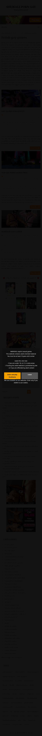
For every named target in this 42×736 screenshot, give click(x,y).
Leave (30, 375)
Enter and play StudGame (12, 376)
